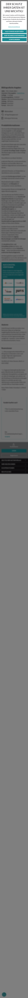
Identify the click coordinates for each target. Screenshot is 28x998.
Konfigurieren (14, 39)
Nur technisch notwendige (14, 35)
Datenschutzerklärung (14, 26)
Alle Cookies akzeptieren (14, 31)
